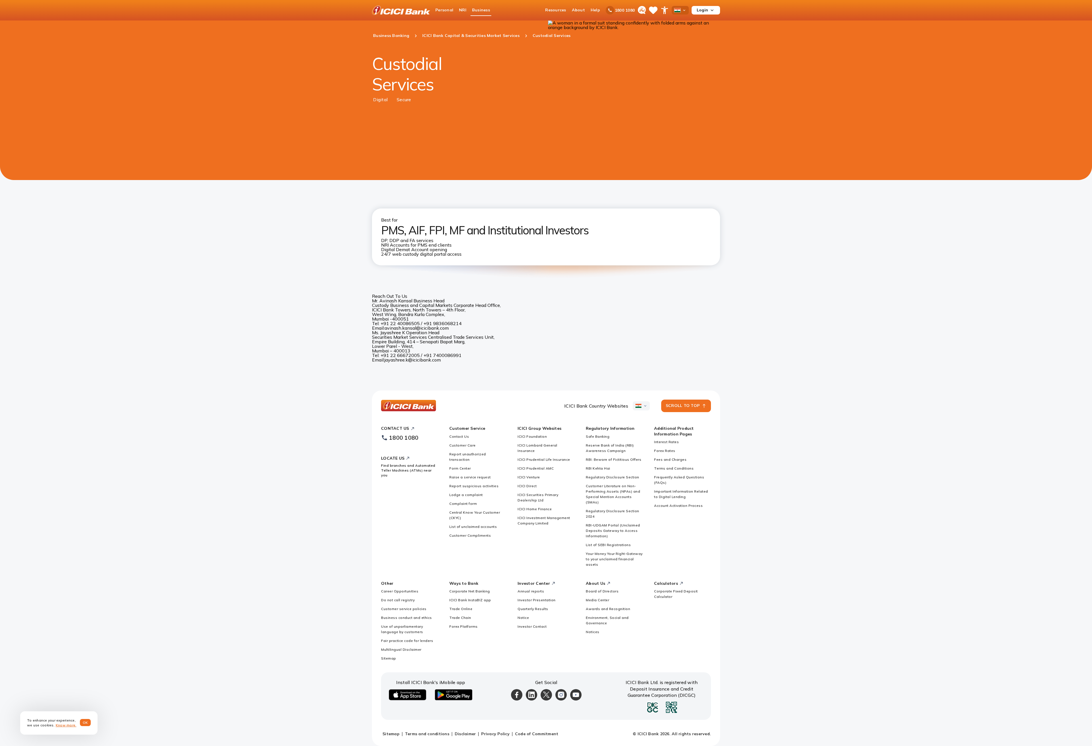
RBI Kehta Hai (598, 468)
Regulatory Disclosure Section (612, 477)
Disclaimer (465, 733)
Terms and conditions (427, 733)
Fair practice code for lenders (407, 640)
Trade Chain (460, 617)
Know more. (66, 725)
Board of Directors (602, 591)
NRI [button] (462, 10)
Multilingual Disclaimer (401, 649)
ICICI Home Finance (535, 509)
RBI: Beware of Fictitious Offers (613, 459)
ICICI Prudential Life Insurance (544, 459)
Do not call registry (398, 600)
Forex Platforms (463, 626)
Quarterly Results (533, 609)
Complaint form (463, 503)
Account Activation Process (678, 505)
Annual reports (531, 591)
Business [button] (481, 10)
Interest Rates (666, 442)
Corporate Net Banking (469, 591)
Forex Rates (664, 451)
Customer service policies (404, 609)
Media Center (597, 600)
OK (85, 722)
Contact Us (459, 436)
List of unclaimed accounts (473, 526)
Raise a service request (470, 477)
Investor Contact (532, 626)
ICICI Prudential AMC (536, 468)
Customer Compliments (470, 535)
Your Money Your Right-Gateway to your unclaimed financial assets (614, 559)
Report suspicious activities (474, 486)
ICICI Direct (527, 486)
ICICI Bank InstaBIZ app (470, 600)
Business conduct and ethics (406, 617)
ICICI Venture (529, 477)
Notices (592, 632)
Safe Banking (597, 436)
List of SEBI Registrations (608, 545)
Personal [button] (444, 10)
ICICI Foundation (532, 436)
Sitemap (388, 658)
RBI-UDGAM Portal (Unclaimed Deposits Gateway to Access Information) (613, 530)
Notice (523, 617)
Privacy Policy (495, 733)
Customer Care (462, 445)
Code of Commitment (537, 733)
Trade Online (460, 609)
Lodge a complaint (466, 495)
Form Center (460, 468)
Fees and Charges (670, 459)
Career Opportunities (399, 591)
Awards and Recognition (608, 609)
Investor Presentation (537, 600)
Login (702, 10)
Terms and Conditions (674, 468)
